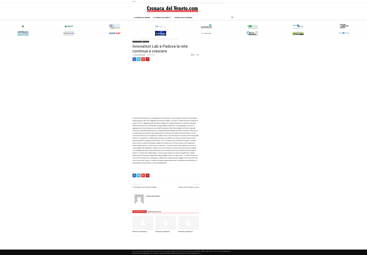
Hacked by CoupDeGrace (139, 231)
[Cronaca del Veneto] (183, 9)
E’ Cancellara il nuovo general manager (144, 187)
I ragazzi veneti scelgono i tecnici (188, 187)
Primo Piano (146, 41)
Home (134, 1)
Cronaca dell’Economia (183, 17)
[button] (232, 18)
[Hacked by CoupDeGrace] (142, 223)
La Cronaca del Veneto (161, 17)
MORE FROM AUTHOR (154, 212)
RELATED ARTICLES (140, 212)
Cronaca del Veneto (143, 39)
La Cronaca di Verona (142, 17)
